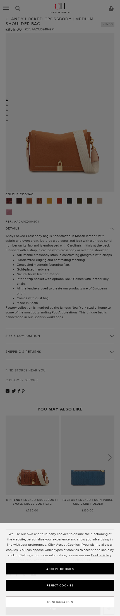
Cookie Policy (101, 555)
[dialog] (60, 569)
